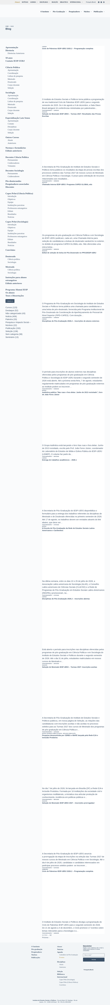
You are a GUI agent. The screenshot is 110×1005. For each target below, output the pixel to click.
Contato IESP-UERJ (15, 61)
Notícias (25, 2)
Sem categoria (12, 334)
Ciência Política (13, 67)
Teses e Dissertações (15, 295)
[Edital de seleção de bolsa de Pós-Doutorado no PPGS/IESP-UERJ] (73, 278)
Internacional (75, 2)
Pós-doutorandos (13, 181)
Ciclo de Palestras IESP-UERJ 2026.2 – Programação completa (67, 871)
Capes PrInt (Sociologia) (17, 221)
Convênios (10, 250)
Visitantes (11, 166)
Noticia (44, 390)
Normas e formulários (16, 148)
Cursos (44, 46)
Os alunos (10, 292)
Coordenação (13, 73)
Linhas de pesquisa (15, 76)
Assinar (94, 959)
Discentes (10, 187)
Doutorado (12, 82)
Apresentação (12, 47)
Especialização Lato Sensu (18, 118)
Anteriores (12, 143)
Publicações (98, 12)
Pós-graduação (59, 12)
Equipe (10, 202)
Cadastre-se (10, 301)
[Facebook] (103, 2)
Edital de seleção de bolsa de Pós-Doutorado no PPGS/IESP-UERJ (69, 253)
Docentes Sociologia (15, 170)
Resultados (12, 214)
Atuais (10, 140)
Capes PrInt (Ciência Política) (19, 193)
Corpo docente (13, 85)
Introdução (12, 196)
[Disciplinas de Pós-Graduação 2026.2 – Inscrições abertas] (73, 624)
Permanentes (13, 160)
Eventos (61, 957)
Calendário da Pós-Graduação (68, 955)
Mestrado (11, 79)
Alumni (17, 2)
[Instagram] (101, 2)
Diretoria (10, 50)
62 (51, 935)
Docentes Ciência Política (17, 157)
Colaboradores (13, 163)
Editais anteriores (14, 150)
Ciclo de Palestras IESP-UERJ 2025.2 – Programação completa (67, 48)
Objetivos (11, 199)
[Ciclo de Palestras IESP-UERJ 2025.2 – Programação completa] (73, 74)
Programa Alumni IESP (17, 289)
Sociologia (10, 92)
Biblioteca (64, 2)
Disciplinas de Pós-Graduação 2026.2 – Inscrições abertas (66, 599)
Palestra (9, 319)
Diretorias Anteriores (16, 53)
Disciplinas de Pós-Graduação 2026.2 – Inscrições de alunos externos (70, 321)
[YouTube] (98, 2)
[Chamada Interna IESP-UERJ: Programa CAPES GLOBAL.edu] (73, 210)
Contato (11, 124)
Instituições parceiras (16, 205)
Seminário (45, 869)
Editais (10, 211)
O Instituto (44, 12)
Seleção (55, 2)
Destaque (10, 310)
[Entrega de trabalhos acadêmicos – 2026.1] (73, 485)
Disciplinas (44, 2)
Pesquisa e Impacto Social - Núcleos (57, 733)
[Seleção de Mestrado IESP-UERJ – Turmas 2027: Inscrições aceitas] (73, 693)
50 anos (9, 58)
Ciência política (14, 259)
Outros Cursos (12, 137)
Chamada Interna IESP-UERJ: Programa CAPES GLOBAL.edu (67, 184)
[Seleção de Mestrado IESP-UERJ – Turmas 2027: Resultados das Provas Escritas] (73, 142)
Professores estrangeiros (17, 208)
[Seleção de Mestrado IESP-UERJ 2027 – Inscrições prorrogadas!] (73, 828)
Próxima (45, 937)
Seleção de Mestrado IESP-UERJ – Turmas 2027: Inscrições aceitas (69, 667)
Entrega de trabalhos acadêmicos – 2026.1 (59, 460)
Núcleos (87, 12)
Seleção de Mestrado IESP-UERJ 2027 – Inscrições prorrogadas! (68, 803)
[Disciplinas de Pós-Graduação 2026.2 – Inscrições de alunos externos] (73, 347)
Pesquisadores (74, 12)
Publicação (72, 733)
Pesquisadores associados (17, 184)
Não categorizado (13, 313)
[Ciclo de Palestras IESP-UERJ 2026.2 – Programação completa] (73, 897)
